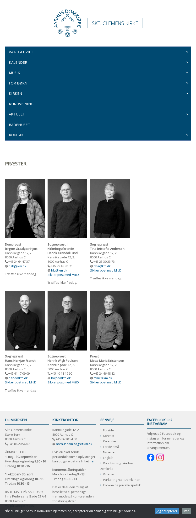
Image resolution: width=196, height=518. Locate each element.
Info (186, 511)
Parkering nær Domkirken (121, 479)
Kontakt (108, 436)
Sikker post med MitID (63, 274)
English (108, 457)
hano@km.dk (18, 378)
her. (92, 461)
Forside (108, 430)
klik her (150, 457)
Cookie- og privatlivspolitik (122, 485)
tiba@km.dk (102, 266)
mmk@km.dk (103, 378)
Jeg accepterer (167, 511)
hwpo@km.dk (61, 378)
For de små (111, 447)
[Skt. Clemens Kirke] (98, 23)
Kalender (109, 441)
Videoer (108, 474)
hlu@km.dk (59, 270)
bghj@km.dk (17, 266)
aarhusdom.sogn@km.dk (74, 444)
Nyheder (109, 452)
